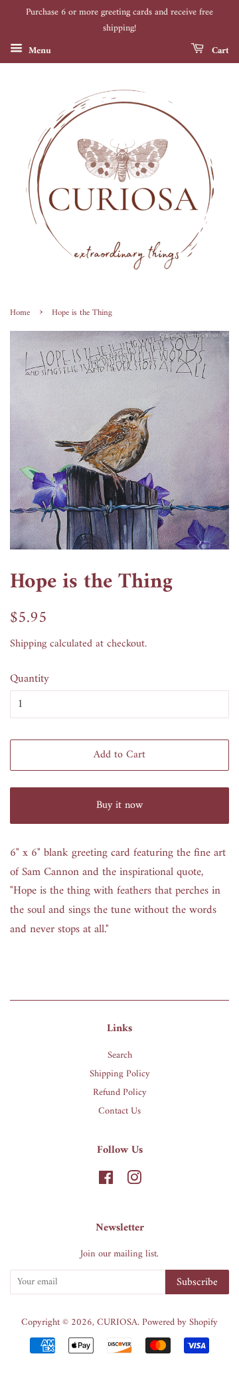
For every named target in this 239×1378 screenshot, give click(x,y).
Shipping (28, 644)
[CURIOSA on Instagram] (134, 1181)
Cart (219, 50)
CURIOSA (117, 1322)
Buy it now (119, 805)
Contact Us (119, 1111)
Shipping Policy (120, 1074)
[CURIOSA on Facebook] (106, 1181)
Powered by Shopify (180, 1322)
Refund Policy (120, 1092)
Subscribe (197, 1282)
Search (120, 1055)
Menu (38, 50)
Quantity (29, 679)
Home (20, 313)
